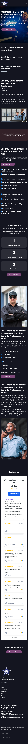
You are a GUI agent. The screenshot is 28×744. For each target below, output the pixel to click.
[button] (26, 3)
